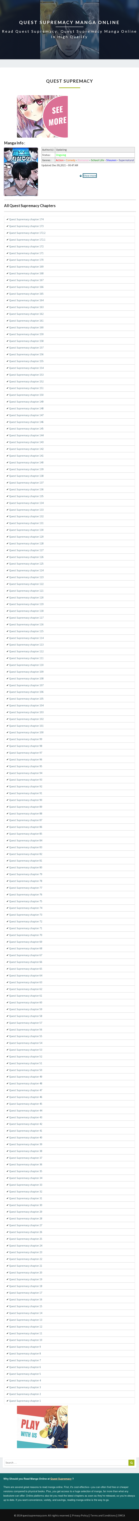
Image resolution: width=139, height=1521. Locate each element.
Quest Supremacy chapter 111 (26, 658)
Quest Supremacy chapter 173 (26, 226)
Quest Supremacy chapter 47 (25, 1090)
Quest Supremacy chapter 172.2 (27, 232)
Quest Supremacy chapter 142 (26, 449)
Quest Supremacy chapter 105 (26, 698)
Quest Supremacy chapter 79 (25, 874)
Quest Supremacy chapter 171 (26, 253)
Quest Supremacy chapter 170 (26, 259)
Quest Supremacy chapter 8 (25, 1353)
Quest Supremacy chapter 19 (25, 1279)
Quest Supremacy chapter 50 (25, 1070)
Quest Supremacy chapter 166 (26, 287)
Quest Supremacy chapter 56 (25, 1029)
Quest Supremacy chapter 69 (25, 941)
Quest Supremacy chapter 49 (25, 1076)
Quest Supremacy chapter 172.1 (27, 239)
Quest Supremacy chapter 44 (25, 1110)
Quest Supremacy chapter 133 (26, 509)
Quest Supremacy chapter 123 (26, 577)
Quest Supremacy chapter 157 (26, 347)
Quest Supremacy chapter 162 (26, 313)
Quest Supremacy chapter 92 (25, 786)
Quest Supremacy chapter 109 (26, 671)
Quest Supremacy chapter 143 (26, 442)
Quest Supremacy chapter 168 (26, 273)
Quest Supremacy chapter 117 (26, 617)
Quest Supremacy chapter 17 (25, 1292)
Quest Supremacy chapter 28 (25, 1218)
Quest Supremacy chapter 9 (25, 1346)
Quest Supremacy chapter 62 (25, 989)
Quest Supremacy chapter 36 (25, 1164)
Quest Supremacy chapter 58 (25, 1016)
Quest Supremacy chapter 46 (25, 1097)
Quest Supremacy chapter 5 (25, 1373)
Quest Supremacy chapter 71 (25, 928)
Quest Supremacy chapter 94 (25, 773)
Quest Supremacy (61, 1479)
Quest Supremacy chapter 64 (25, 975)
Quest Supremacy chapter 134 (26, 503)
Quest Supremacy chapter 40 (25, 1137)
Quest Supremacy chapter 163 (26, 307)
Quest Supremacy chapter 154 (26, 368)
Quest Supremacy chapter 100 (26, 732)
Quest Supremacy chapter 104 (26, 705)
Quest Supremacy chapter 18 (25, 1286)
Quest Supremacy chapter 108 (26, 678)
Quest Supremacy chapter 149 (26, 401)
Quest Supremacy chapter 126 (26, 557)
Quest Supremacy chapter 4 (25, 1380)
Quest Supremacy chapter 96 (25, 759)
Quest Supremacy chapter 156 (26, 354)
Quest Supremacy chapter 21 (25, 1265)
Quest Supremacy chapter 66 (25, 962)
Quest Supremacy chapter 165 (26, 293)
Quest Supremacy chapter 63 (25, 982)
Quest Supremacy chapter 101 (26, 725)
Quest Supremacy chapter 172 (26, 246)
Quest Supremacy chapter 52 (25, 1056)
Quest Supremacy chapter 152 (26, 381)
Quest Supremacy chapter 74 (25, 908)
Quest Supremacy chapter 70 (25, 935)
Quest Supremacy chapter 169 (26, 266)
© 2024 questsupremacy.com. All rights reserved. (42, 1515)
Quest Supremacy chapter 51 (25, 1063)
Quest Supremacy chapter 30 (25, 1205)
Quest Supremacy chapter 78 (25, 881)
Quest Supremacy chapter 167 (26, 280)
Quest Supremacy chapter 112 (26, 651)
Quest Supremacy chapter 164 (26, 300)
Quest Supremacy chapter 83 (25, 847)
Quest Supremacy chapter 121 (26, 590)
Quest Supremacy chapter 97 (25, 752)
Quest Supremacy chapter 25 (25, 1238)
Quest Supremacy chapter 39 (25, 1144)
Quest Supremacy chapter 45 (25, 1103)
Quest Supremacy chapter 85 (25, 833)
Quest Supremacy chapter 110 (26, 665)
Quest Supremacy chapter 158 (26, 341)
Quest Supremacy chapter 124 (26, 570)
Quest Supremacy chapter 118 (26, 611)
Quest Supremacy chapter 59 (25, 1009)
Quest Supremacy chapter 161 (26, 320)
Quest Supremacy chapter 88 (25, 813)
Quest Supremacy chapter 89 (25, 806)
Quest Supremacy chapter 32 (25, 1191)
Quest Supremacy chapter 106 (26, 691)
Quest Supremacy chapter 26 (25, 1232)
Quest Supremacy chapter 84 (25, 840)
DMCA (121, 1515)
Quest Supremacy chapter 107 (26, 685)
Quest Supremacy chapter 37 (25, 1157)
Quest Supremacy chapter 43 (25, 1117)
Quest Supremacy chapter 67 (25, 955)
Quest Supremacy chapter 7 (25, 1360)
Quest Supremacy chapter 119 (26, 604)
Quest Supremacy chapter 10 (25, 1340)
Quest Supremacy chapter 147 (26, 415)
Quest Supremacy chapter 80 (25, 867)
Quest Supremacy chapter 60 (25, 1002)
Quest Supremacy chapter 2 (25, 1394)
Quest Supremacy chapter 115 (26, 631)
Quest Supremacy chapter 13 (25, 1319)
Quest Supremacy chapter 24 (25, 1245)
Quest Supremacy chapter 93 (25, 779)
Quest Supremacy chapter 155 (26, 361)
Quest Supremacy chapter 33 (25, 1184)
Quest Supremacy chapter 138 (26, 475)
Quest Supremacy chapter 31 (25, 1198)
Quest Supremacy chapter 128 (26, 543)
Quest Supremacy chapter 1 (25, 1400)
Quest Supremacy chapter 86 (25, 827)
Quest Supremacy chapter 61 (25, 995)
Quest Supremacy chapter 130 (26, 530)
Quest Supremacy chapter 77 (25, 887)
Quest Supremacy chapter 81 (25, 860)
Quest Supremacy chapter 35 (25, 1171)
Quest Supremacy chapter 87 (25, 820)
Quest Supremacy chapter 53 (25, 1049)
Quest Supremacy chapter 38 (25, 1151)
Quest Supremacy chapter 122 (26, 584)
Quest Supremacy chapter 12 (25, 1326)
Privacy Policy (80, 1515)
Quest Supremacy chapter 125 (26, 563)
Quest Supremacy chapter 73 (25, 914)
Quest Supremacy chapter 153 (26, 374)
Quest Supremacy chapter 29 (25, 1211)
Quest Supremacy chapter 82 (25, 854)
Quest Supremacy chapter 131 (26, 523)
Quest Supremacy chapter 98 (25, 746)
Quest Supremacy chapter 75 (25, 901)
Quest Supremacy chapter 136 (26, 489)
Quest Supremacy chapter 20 (25, 1272)
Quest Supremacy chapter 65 (25, 968)
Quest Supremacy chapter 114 (26, 638)
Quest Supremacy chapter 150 (26, 394)
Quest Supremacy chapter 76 (25, 894)
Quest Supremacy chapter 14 (25, 1313)
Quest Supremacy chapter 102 (26, 719)
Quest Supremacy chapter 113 (26, 644)
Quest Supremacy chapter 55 (25, 1036)
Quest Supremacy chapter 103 (26, 712)
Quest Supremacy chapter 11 (25, 1333)
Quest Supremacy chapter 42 (25, 1124)
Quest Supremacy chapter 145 (26, 428)
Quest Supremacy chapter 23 (25, 1252)
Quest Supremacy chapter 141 (26, 455)
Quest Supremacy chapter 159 (26, 334)
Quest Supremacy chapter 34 (25, 1178)
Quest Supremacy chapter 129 (26, 536)
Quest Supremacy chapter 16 (25, 1299)
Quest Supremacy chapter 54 (25, 1043)
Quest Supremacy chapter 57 (25, 1022)
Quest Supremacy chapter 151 (26, 388)
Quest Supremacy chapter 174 (26, 219)
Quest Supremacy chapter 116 (26, 624)
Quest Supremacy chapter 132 (26, 516)
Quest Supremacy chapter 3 (25, 1387)
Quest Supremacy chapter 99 (25, 739)
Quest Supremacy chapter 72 (25, 921)
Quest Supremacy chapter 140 (26, 462)
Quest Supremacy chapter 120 (26, 597)
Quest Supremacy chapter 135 (26, 496)
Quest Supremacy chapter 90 (25, 800)
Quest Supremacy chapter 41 (25, 1130)
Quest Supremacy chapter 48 (25, 1083)
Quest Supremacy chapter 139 (26, 469)
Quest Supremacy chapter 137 (26, 482)
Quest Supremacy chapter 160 (26, 327)
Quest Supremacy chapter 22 (25, 1259)
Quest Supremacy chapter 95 (25, 766)
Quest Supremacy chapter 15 (25, 1306)
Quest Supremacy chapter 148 (26, 408)
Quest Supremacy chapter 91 (25, 793)
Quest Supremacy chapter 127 (26, 550)
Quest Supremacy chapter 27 (25, 1225)
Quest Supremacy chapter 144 (26, 435)
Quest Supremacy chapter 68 (25, 948)
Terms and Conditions (103, 1515)
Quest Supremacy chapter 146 (26, 422)
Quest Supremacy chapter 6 (25, 1367)
